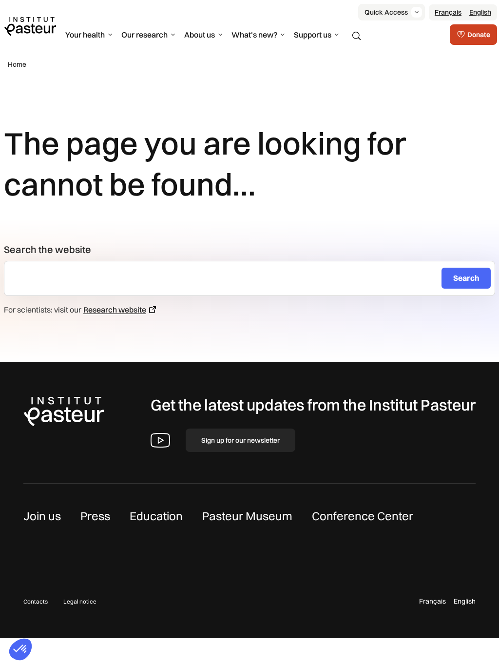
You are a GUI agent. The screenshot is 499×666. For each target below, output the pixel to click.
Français (448, 12)
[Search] (356, 36)
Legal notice (79, 601)
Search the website (47, 249)
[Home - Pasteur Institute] (30, 26)
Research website (114, 309)
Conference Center (362, 516)
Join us (42, 516)
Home (17, 64)
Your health (85, 34)
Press (95, 516)
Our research (144, 34)
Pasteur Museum (247, 516)
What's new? (254, 34)
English (480, 12)
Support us (312, 34)
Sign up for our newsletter (240, 440)
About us (199, 34)
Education (156, 516)
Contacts (35, 601)
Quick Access (386, 12)
